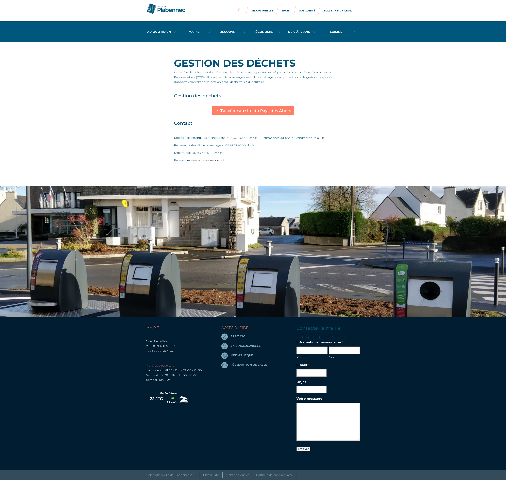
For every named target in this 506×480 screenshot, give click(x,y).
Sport (286, 10)
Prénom (302, 357)
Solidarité (307, 10)
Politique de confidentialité (274, 475)
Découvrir (229, 32)
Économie (264, 32)
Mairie (194, 32)
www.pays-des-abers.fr (208, 160)
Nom (332, 357)
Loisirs (336, 32)
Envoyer (303, 448)
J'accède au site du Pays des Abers (255, 110)
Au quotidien (159, 32)
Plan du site (211, 475)
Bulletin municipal (338, 10)
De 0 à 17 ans (299, 32)
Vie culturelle (262, 10)
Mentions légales (237, 475)
